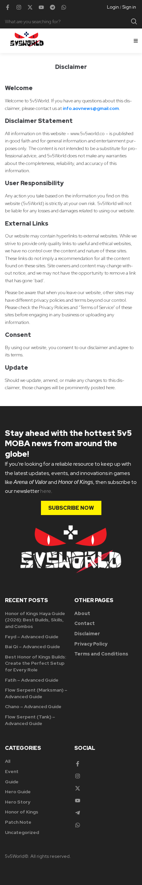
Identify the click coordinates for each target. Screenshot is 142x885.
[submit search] (134, 22)
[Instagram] (18, 7)
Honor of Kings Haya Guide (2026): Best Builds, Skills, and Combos (35, 619)
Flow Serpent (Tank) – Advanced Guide (30, 720)
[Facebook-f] (7, 7)
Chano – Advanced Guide (33, 706)
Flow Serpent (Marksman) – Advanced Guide (36, 693)
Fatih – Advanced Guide (31, 680)
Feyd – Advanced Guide (31, 637)
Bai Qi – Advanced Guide (32, 647)
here (45, 491)
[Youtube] (41, 7)
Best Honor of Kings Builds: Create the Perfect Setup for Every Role (35, 663)
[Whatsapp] (63, 7)
